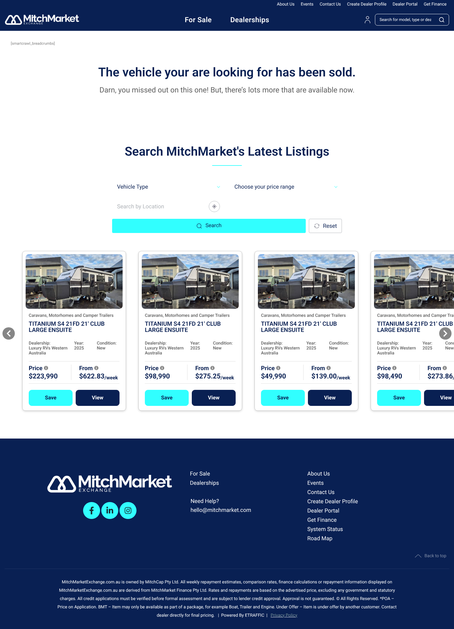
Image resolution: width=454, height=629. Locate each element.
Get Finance (435, 4)
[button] (51, 398)
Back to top (435, 555)
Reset (330, 226)
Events (307, 4)
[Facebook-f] (91, 510)
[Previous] (8, 333)
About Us (286, 4)
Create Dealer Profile (367, 4)
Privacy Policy (284, 615)
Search (213, 226)
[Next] (445, 333)
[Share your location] (214, 206)
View (97, 398)
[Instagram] (128, 510)
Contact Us (330, 4)
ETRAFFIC (256, 615)
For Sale (200, 474)
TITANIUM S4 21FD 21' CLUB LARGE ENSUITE (67, 326)
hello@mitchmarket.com (221, 510)
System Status (325, 529)
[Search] (442, 20)
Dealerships (204, 483)
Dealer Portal (405, 4)
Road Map (319, 538)
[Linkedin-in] (109, 510)
